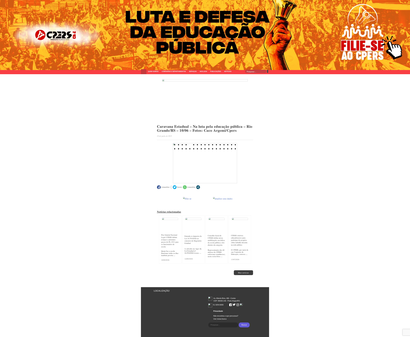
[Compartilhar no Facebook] (163, 187)
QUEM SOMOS (153, 71)
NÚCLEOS (203, 71)
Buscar (244, 325)
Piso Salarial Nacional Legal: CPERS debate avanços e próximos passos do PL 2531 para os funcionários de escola (170, 241)
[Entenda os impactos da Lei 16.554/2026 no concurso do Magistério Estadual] (193, 219)
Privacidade (218, 311)
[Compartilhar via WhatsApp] (189, 187)
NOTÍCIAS (227, 71)
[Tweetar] (177, 187)
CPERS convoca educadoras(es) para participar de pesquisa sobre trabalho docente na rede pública (239, 240)
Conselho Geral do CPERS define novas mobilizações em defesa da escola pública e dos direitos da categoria (216, 240)
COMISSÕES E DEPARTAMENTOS (174, 71)
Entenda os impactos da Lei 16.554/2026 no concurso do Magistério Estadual (193, 239)
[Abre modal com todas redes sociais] (198, 187)
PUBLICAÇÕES (215, 71)
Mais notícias (243, 272)
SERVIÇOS (193, 71)
